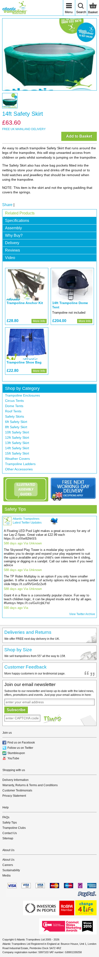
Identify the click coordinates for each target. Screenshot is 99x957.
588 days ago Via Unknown (23, 543)
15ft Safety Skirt (17, 453)
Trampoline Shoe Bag (24, 362)
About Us (8, 859)
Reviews (12, 250)
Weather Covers (17, 459)
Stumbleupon (16, 753)
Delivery (12, 243)
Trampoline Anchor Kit (24, 303)
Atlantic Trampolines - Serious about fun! (14, 8)
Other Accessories (19, 469)
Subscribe (16, 710)
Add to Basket (79, 136)
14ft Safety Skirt (17, 448)
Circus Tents (14, 401)
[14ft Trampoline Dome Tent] (72, 284)
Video (10, 258)
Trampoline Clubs (14, 828)
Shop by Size (18, 649)
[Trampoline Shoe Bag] (26, 344)
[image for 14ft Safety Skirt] (49, 54)
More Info (39, 321)
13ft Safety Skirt (17, 443)
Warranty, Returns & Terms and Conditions (30, 785)
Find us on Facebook (21, 742)
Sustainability (11, 870)
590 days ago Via (16, 608)
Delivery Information (15, 780)
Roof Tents (13, 411)
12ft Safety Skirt (17, 437)
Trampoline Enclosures (22, 395)
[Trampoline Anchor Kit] (26, 284)
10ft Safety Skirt (17, 432)
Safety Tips (15, 509)
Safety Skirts (14, 416)
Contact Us (9, 833)
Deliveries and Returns (27, 632)
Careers (7, 865)
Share (7, 205)
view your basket (93, 8)
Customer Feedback (25, 666)
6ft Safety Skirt (16, 422)
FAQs (5, 817)
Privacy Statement (14, 795)
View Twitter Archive (82, 614)
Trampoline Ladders (20, 464)
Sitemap (7, 838)
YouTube (13, 758)
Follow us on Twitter (20, 747)
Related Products (20, 213)
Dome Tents (14, 406)
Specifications (17, 221)
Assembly (13, 228)
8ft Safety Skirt (16, 427)
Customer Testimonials (17, 790)
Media (6, 875)
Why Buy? (14, 235)
